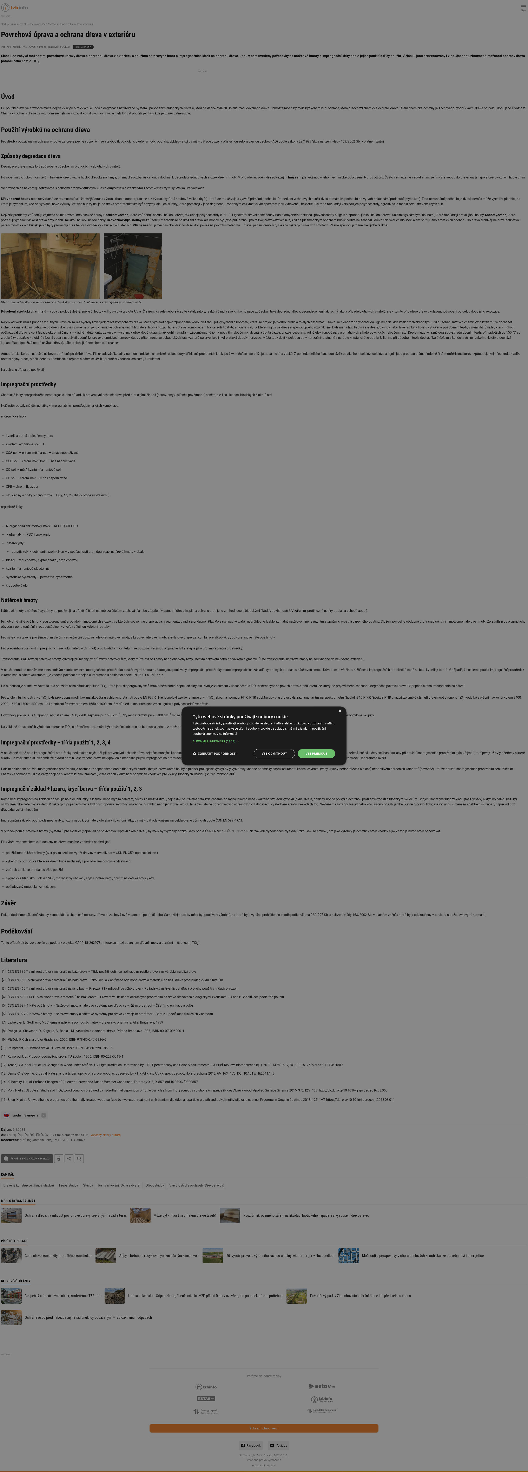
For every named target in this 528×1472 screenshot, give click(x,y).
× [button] (339, 711)
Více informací (227, 733)
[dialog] (264, 735)
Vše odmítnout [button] (274, 753)
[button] (264, 741)
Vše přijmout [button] (316, 753)
